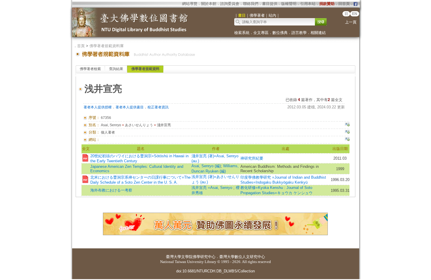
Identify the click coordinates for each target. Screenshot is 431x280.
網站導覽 (189, 3)
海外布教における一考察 (111, 190)
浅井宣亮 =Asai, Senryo (212, 187)
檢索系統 (242, 32)
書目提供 (269, 3)
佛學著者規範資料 (145, 69)
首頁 (81, 46)
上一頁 (351, 22)
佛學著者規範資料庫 (106, 46)
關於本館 (208, 3)
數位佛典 (280, 32)
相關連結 (318, 32)
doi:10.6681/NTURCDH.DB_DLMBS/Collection (215, 271)
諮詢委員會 (229, 3)
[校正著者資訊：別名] (347, 125)
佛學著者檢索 (90, 69)
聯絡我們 (250, 3)
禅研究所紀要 (251, 158)
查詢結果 (116, 69)
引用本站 (307, 3)
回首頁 (344, 3)
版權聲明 (288, 3)
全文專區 (261, 32)
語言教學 (299, 32)
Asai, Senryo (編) (206, 166)
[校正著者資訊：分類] (347, 132)
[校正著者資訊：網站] (347, 140)
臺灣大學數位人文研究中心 (242, 257)
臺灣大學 (173, 257)
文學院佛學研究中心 (198, 257)
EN (354, 14)
